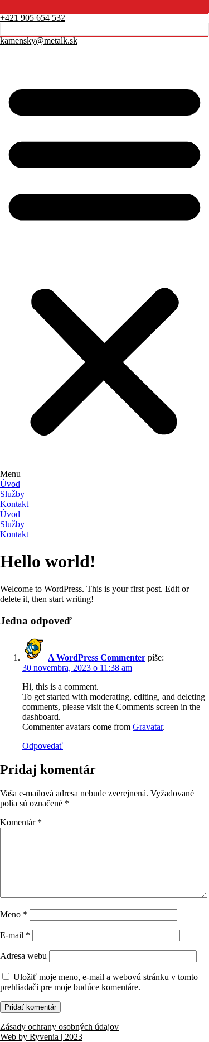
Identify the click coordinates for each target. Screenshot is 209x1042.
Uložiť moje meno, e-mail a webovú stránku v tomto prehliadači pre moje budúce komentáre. (99, 982)
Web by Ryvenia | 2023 (41, 1036)
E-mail (15, 935)
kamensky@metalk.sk (38, 40)
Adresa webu (23, 955)
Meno (13, 914)
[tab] (104, 484)
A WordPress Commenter (96, 657)
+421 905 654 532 (32, 17)
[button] (104, 262)
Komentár (21, 822)
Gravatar (148, 727)
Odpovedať (42, 746)
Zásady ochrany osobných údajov (59, 1026)
